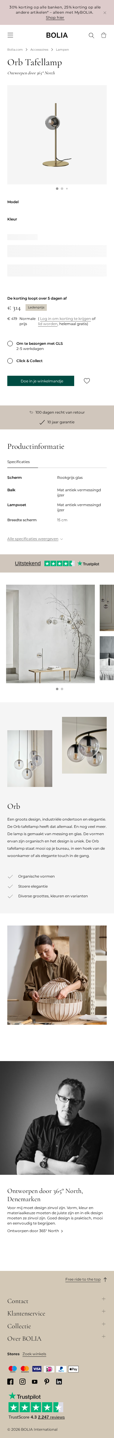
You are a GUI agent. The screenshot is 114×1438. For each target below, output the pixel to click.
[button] (57, 188)
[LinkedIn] (59, 1382)
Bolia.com (15, 50)
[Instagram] (22, 1382)
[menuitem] (10, 35)
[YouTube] (35, 1381)
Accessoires (39, 50)
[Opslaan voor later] (87, 381)
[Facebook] (10, 1382)
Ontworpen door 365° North (33, 1230)
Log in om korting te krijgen (65, 318)
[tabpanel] (57, 508)
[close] (105, 12)
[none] (57, 35)
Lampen (62, 50)
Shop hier (55, 17)
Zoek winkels (34, 1354)
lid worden (47, 323)
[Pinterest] (47, 1382)
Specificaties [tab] (18, 461)
